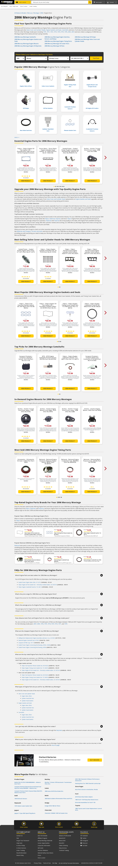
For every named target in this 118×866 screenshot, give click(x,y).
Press (39, 855)
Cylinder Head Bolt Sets (28, 698)
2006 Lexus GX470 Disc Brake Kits (54, 791)
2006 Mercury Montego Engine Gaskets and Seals (28, 40)
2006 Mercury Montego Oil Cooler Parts (57, 43)
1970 (44, 32)
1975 (62, 32)
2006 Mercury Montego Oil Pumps (85, 37)
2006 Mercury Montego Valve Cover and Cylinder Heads (87, 40)
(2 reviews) (26, 438)
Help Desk (19, 843)
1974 (58, 32)
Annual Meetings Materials (45, 840)
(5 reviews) (92, 488)
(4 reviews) (70, 332)
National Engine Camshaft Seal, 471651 (28, 640)
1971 (48, 32)
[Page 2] (55, 186)
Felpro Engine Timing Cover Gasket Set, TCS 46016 (35, 668)
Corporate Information (44, 845)
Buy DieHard (94, 760)
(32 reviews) (26, 278)
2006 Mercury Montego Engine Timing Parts (58, 41)
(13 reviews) (48, 332)
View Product (26, 181)
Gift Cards (40, 848)
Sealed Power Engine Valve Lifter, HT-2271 (29, 582)
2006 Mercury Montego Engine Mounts (26, 43)
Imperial (57, 219)
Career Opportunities (44, 843)
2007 (72, 32)
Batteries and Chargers (24, 231)
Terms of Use (47, 863)
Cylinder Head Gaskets (27, 700)
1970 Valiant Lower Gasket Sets (23, 806)
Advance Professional (65, 835)
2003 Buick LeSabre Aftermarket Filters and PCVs (58, 798)
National (52, 219)
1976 (65, 32)
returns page (55, 745)
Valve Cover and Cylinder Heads (35, 30)
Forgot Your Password (22, 840)
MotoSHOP (62, 838)
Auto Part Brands (42, 835)
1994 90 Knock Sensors (20, 798)
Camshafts (65, 30)
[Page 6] (62, 186)
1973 (55, 32)
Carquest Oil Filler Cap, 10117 (26, 642)
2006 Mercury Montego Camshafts (25, 37)
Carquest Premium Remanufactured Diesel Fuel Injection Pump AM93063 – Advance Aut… (27, 787)
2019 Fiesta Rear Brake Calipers (84, 797)
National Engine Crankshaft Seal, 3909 (92, 560)
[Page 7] (63, 186)
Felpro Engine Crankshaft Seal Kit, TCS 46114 (92, 533)
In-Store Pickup (20, 845)
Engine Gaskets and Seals (53, 30)
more (16, 137)
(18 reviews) (92, 332)
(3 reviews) (70, 488)
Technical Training (64, 850)
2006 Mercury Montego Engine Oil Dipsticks (27, 46)
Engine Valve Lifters (27, 696)
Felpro (47, 219)
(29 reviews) (26, 332)
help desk (59, 730)
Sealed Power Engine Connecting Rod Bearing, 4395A (32, 647)
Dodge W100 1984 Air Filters (52, 806)
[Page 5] (60, 186)
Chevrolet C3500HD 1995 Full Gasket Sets (56, 813)
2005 (69, 32)
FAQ (17, 838)
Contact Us (19, 835)
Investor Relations (43, 850)
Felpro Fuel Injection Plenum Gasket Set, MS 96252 (63, 533)
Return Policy (20, 855)
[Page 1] (54, 186)
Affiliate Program (42, 838)
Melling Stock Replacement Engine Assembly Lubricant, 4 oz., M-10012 (36, 638)
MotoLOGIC (62, 840)
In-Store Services (21, 848)
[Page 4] (61, 497)
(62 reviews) (26, 488)
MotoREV (61, 843)
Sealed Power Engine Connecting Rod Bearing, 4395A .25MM (34, 645)
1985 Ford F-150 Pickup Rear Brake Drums (86, 799)
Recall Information (21, 853)
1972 (51, 32)
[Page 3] (57, 186)
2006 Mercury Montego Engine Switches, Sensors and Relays (57, 38)
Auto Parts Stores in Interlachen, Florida (86, 789)
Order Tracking (20, 850)
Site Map (54, 863)
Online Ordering (63, 845)
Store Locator (41, 858)
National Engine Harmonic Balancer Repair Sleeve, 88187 (32, 560)
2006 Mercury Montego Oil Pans (54, 46)
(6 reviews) (26, 177)
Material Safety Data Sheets (45, 853)
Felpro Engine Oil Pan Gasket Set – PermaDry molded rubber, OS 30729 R (33, 533)
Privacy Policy (37, 863)
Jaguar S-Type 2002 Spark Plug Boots (24, 813)
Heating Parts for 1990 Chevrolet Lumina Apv (87, 783)
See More (26, 172)
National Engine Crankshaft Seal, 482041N (61, 560)
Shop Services (63, 848)
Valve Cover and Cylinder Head (56, 199)
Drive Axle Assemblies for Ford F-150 (85, 802)
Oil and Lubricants (37, 231)
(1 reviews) (48, 278)
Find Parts (96, 58)
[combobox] (61, 2)
